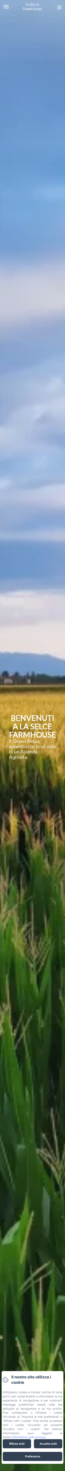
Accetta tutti (48, 1443)
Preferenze (32, 1456)
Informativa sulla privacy (28, 1437)
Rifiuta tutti (17, 1443)
